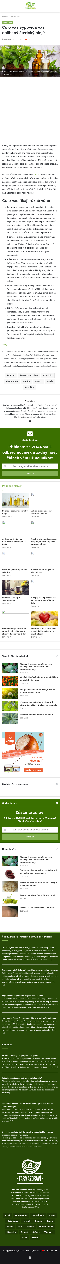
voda (24, 1238)
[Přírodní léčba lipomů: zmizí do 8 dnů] (10, 911)
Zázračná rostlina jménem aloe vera (36, 714)
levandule (12, 381)
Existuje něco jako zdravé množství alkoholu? (22, 1078)
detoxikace (13, 1221)
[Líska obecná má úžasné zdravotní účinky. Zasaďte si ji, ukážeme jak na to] (10, 706)
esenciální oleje (29, 375)
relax (39, 381)
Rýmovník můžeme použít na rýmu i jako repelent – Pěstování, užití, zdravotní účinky (36, 667)
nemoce (30, 1226)
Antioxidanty (21, 1215)
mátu (37, 174)
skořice (30, 387)
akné (7, 1215)
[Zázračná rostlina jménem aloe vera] (10, 718)
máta (27, 381)
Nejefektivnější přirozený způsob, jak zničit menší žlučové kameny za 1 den (14, 631)
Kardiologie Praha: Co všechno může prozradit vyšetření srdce (29, 1018)
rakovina (11, 1232)
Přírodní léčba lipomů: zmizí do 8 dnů (37, 908)
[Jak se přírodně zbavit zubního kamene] (44, 500)
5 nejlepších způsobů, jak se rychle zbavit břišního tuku (43, 600)
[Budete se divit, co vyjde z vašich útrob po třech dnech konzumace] (10, 874)
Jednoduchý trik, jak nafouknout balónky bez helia (14, 541)
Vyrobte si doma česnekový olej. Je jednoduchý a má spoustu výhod (44, 541)
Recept (24, 1232)
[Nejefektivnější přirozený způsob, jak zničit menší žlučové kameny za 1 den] (15, 618)
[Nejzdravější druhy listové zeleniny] (15, 559)
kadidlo (48, 375)
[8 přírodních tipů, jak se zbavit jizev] (44, 559)
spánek (36, 1232)
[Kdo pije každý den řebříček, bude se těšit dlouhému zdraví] (10, 693)
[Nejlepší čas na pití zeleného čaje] (15, 587)
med (20, 1226)
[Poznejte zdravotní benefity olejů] (15, 500)
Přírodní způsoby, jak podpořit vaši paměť (20, 1055)
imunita (38, 1221)
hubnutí (27, 1221)
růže (51, 381)
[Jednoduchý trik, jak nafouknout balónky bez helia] (15, 528)
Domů (6, 17)
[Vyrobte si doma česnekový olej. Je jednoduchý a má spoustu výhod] (44, 528)
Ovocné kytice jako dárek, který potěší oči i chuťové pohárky (28, 948)
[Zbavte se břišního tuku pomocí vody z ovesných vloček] (10, 886)
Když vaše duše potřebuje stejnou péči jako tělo (22, 996)
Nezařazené (15, 17)
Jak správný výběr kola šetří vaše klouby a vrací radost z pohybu (30, 970)
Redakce (7, 39)
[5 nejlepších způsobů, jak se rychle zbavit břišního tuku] (44, 587)
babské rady (38, 1215)
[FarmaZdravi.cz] (30, 6)
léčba (10, 1226)
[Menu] (3, 7)
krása (50, 1221)
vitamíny (48, 1232)
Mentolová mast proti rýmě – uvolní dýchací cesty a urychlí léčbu (44, 631)
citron (11, 375)
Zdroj (4, 344)
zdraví (35, 1238)
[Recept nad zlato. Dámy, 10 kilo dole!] (10, 899)
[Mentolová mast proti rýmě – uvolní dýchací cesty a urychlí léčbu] (44, 618)
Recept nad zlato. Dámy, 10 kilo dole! (37, 895)
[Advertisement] (30, 113)
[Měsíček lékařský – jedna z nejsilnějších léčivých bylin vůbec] (10, 681)
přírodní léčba (46, 1226)
